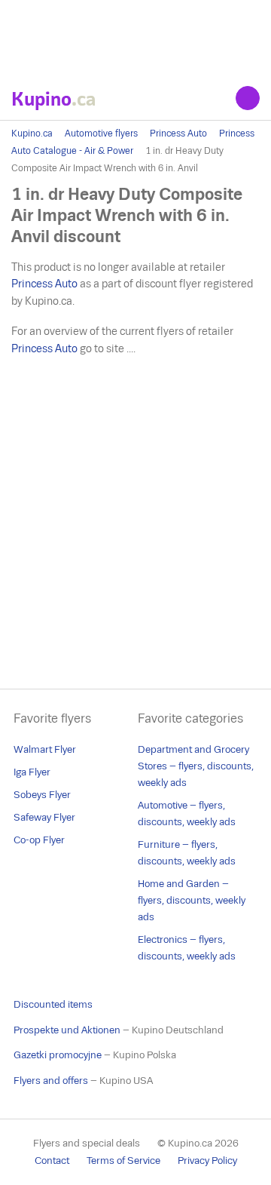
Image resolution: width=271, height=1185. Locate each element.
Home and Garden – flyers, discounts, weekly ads (191, 900)
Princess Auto (178, 133)
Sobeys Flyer (42, 794)
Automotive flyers (101, 133)
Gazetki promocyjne (58, 1055)
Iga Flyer (32, 772)
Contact (52, 1160)
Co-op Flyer (39, 840)
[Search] (248, 98)
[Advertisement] (135, 37)
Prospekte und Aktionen (67, 1030)
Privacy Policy (207, 1160)
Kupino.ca (32, 133)
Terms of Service (123, 1160)
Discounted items (53, 1004)
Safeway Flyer (44, 817)
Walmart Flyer (45, 749)
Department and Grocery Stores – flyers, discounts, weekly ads (196, 766)
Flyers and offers (51, 1080)
